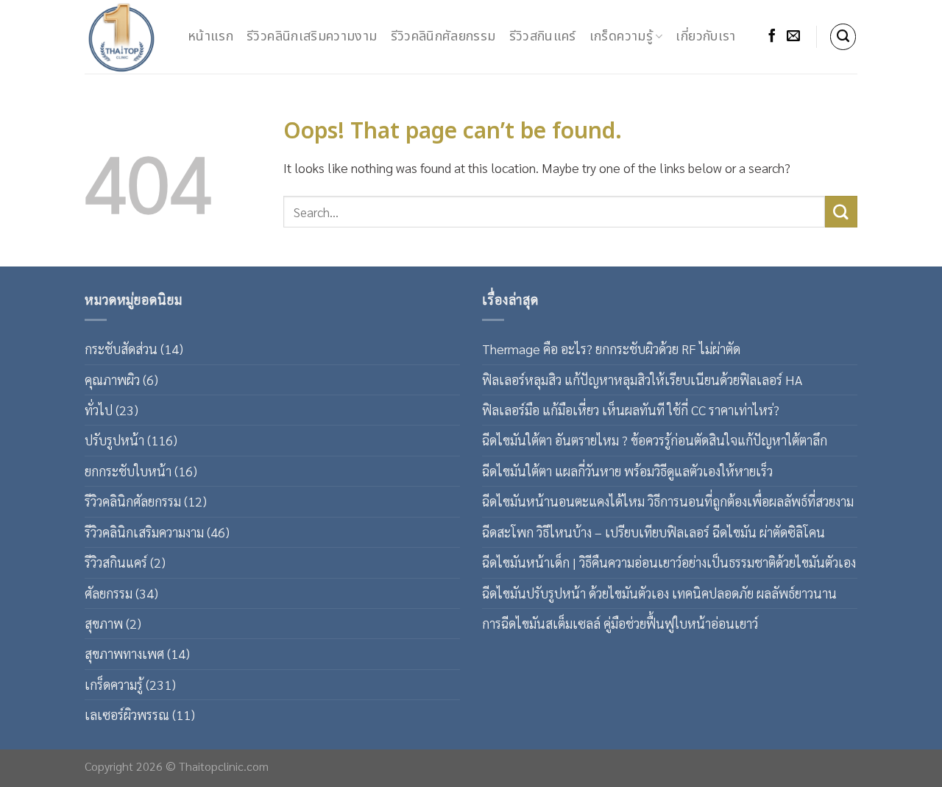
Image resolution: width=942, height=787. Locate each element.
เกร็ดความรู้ (621, 36)
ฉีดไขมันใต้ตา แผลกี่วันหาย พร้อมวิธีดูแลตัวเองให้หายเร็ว (627, 470)
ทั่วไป (99, 409)
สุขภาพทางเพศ (124, 653)
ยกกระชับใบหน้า (128, 470)
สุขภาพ (104, 623)
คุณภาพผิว (112, 379)
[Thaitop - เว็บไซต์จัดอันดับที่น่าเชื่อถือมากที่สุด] (125, 37)
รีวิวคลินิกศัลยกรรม (443, 36)
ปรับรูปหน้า (114, 439)
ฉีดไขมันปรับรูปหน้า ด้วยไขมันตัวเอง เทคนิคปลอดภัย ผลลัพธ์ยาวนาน (659, 593)
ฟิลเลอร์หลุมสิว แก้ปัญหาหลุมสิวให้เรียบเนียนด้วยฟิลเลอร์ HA (642, 379)
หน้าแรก (210, 36)
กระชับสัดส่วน (121, 348)
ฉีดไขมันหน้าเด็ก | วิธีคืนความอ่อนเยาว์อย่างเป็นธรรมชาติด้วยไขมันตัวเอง (669, 562)
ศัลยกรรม (108, 593)
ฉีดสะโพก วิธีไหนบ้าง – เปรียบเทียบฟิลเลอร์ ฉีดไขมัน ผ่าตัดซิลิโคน (653, 531)
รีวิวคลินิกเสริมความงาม (312, 36)
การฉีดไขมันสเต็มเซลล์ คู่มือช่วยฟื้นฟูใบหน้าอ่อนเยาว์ (620, 623)
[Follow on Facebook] (772, 36)
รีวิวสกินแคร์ (542, 36)
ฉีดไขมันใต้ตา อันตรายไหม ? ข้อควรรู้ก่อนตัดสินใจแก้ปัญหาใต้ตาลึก (654, 439)
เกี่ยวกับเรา (705, 36)
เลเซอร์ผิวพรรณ (127, 714)
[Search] (843, 37)
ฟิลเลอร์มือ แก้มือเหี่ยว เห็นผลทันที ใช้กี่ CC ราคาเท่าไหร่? (630, 409)
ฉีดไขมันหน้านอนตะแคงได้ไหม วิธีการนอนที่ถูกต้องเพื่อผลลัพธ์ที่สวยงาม (668, 501)
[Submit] (841, 211)
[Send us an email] (793, 36)
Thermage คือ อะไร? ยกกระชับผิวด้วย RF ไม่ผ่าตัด (611, 348)
